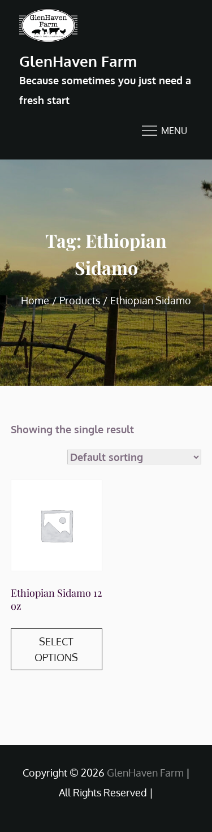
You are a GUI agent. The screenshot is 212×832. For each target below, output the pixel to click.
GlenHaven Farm (78, 60)
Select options (56, 649)
